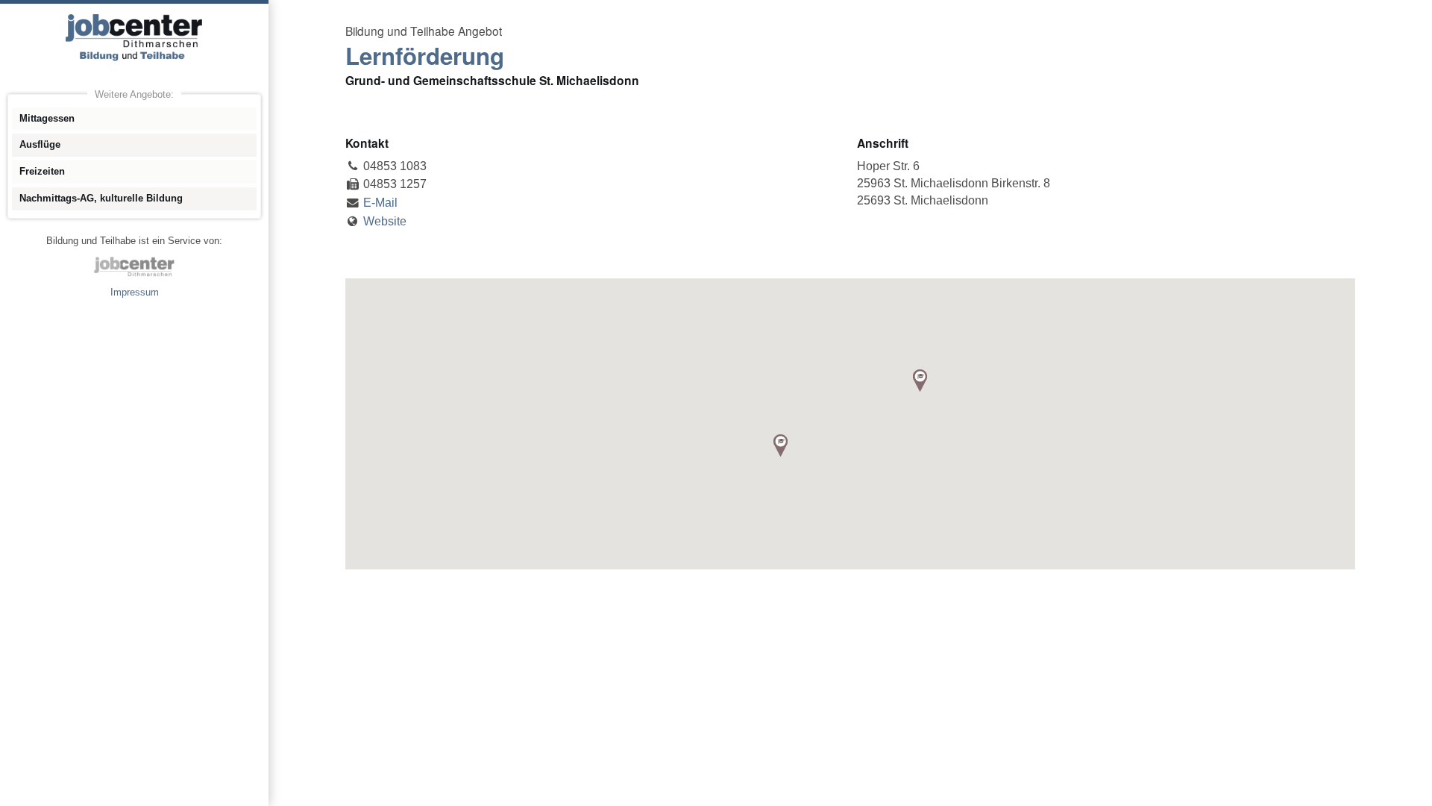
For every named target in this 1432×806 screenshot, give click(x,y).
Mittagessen (47, 118)
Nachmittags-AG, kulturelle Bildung (101, 198)
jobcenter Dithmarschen (134, 266)
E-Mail (380, 202)
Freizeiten (42, 171)
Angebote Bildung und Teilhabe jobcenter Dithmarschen (134, 37)
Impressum (134, 292)
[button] (920, 380)
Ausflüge (39, 144)
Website (384, 221)
